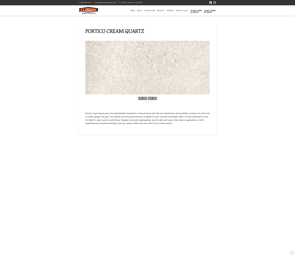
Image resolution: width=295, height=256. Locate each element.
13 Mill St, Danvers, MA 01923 (131, 2)
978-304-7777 (86, 2)
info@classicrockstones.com (106, 2)
